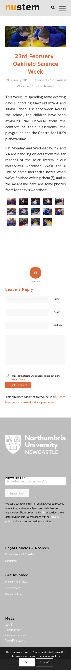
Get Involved (12, 587)
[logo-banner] (29, 8)
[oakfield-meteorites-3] (23, 222)
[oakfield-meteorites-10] (60, 201)
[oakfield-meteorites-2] (35, 36)
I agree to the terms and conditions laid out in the (35, 377)
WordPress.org (15, 640)
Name (57, 298)
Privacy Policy (18, 379)
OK (27, 662)
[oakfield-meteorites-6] (48, 211)
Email (57, 311)
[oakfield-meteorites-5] (60, 211)
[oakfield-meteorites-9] (11, 211)
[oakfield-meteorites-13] (23, 201)
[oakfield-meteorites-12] (35, 201)
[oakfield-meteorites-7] (35, 211)
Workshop (24, 86)
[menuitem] (51, 8)
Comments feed (15, 635)
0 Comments (41, 80)
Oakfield (60, 80)
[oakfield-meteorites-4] (11, 222)
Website (58, 325)
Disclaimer (11, 560)
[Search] (51, 8)
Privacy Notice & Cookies (19, 554)
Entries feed (13, 630)
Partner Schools (14, 594)
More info (44, 662)
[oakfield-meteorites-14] (11, 201)
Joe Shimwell (45, 86)
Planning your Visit (16, 581)
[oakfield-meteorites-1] (48, 222)
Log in (9, 624)
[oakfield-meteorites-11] (48, 201)
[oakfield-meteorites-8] (23, 211)
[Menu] (60, 8)
